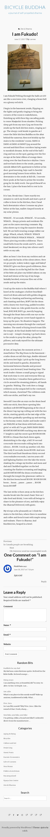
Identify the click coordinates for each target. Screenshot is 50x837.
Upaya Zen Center (10, 780)
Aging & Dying (9, 734)
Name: (7, 625)
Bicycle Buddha (25, 7)
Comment (8, 606)
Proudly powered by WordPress (16, 827)
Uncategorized (9, 776)
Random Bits (25, 662)
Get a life (7, 692)
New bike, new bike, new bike (15, 715)
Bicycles (6, 738)
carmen (33, 39)
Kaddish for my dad (11, 668)
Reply (44, 581)
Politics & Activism (11, 771)
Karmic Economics (11, 757)
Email (7, 635)
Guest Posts (8, 752)
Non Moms (8, 766)
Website (7, 644)
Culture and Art (9, 743)
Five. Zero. (7, 703)
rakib (24, 831)
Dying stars (8, 680)
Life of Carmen (9, 762)
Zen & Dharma (26, 29)
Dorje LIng (7, 748)
